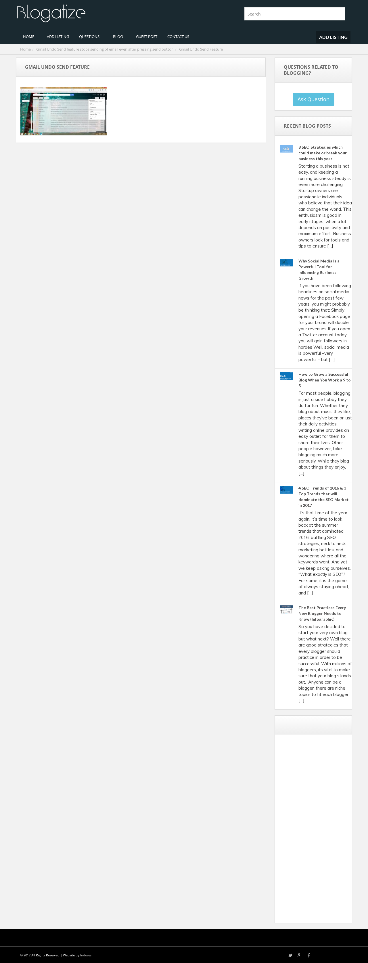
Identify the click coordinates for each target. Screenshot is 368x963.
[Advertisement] (322, 831)
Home (25, 49)
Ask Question (313, 99)
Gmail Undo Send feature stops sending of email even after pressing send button (105, 49)
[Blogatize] (98, 12)
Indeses (85, 955)
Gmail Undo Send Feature (201, 49)
